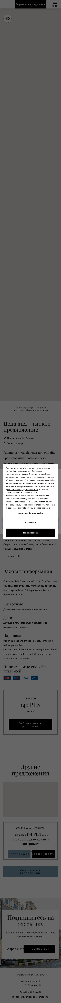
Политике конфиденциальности (22, 489)
